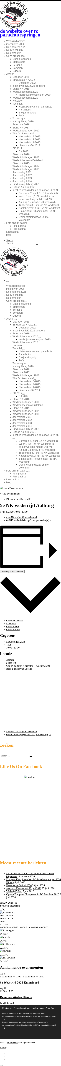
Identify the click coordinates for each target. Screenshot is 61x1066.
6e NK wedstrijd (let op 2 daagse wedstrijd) (28, 520)
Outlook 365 (12, 626)
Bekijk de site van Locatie (19, 668)
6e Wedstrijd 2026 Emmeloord (19, 982)
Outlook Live (13, 629)
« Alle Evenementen (10, 493)
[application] (30, 1022)
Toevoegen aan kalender (12, 571)
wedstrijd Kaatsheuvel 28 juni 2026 (23, 888)
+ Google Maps (42, 665)
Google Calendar (14, 620)
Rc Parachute (12, 1042)
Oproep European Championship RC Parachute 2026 (32, 894)
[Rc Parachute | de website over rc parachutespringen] (14, 275)
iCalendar (11, 623)
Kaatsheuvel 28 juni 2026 (19, 885)
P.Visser (3, 1047)
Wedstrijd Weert (14, 891)
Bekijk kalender (8, 1003)
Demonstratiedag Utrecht (16, 997)
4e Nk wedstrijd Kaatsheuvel (21, 517)
